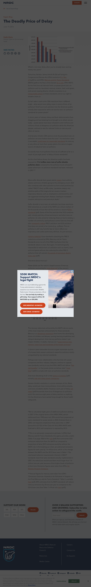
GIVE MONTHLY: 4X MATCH (32, 305)
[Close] (72, 271)
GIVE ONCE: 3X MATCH (31, 312)
